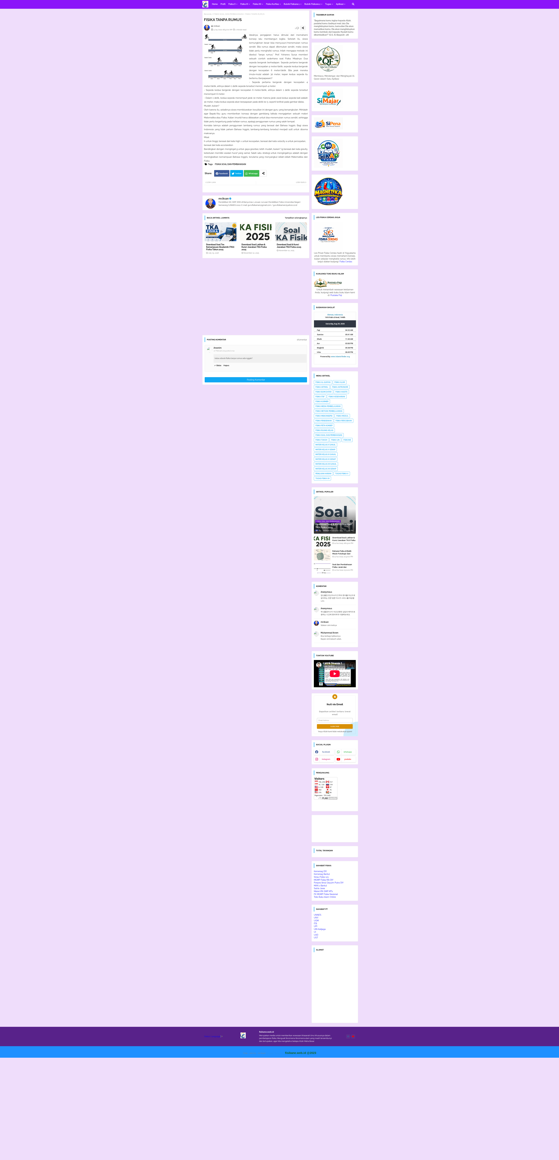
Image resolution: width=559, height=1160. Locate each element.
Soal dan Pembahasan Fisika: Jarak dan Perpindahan (342, 567)
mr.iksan (224, 198)
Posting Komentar (256, 379)
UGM (316, 920)
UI (315, 932)
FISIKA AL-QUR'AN (322, 382)
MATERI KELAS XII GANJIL (325, 464)
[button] (353, 4)
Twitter (238, 173)
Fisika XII (257, 4)
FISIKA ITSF (320, 397)
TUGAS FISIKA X (341, 474)
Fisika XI (244, 4)
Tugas (328, 4)
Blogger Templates (275, 1053)
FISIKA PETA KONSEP (323, 426)
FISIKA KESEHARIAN (337, 397)
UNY (316, 917)
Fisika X (232, 4)
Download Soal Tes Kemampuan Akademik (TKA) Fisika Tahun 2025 (220, 247)
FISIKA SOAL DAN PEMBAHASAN (228, 14)
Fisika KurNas (272, 4)
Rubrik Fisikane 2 (312, 4)
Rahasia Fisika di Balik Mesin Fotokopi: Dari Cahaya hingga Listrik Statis (341, 555)
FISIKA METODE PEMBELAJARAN (328, 411)
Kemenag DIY (320, 871)
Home (215, 4)
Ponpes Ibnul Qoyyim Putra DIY (329, 883)
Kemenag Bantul (322, 874)
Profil (223, 4)
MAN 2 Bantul (320, 885)
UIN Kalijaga (320, 929)
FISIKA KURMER (321, 401)
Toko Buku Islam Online (325, 897)
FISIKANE (347, 440)
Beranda (208, 14)
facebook (326, 752)
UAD (316, 935)
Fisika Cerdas (345, 261)
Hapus (226, 365)
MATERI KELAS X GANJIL (325, 445)
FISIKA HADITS (341, 392)
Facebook (223, 173)
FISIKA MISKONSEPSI (323, 416)
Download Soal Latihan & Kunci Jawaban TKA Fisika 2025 (254, 247)
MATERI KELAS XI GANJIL (325, 454)
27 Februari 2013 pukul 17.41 (224, 351)
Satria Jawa (319, 888)
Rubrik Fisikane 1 (292, 4)
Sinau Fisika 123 (321, 877)
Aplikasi (339, 4)
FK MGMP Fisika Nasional (326, 894)
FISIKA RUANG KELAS (324, 430)
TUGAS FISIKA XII (322, 478)
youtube (347, 759)
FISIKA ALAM (339, 382)
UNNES (317, 915)
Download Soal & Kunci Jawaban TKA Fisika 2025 (289, 245)
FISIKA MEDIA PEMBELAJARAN (327, 406)
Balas (218, 365)
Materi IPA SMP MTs (323, 891)
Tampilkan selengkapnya (296, 218)
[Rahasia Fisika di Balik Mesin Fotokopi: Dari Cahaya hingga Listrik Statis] (322, 554)
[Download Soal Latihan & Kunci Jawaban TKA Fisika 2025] (322, 541)
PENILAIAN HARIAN (323, 474)
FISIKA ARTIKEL (321, 387)
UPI (315, 926)
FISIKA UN (335, 440)
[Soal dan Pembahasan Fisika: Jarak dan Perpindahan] (322, 568)
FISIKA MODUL (342, 416)
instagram (326, 759)
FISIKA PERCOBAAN (344, 421)
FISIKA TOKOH (321, 440)
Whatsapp (253, 173)
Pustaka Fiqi (336, 295)
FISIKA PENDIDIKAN (323, 421)
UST (316, 937)
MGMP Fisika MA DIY (323, 880)
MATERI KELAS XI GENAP (325, 459)
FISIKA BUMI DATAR (323, 392)
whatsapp (348, 752)
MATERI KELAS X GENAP (325, 450)
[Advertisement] (257, 298)
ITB (315, 923)
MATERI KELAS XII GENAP (325, 469)
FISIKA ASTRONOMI (340, 387)
